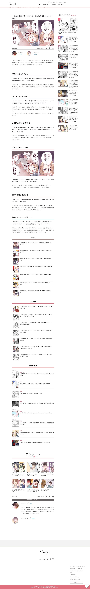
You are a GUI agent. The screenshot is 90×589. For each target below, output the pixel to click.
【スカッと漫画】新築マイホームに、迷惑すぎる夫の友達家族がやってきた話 (36, 307)
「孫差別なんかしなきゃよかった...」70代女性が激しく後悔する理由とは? (35, 243)
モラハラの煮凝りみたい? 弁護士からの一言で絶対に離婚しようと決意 (35, 283)
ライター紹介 (52, 2)
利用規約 (71, 574)
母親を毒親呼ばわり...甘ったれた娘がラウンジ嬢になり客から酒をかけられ (35, 251)
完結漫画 (54, 4)
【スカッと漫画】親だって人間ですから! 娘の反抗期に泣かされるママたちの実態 (36, 331)
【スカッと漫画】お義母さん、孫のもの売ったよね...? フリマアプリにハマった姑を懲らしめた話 (36, 315)
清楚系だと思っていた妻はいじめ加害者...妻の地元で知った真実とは (35, 291)
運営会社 (80, 568)
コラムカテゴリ (61, 4)
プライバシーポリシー (74, 576)
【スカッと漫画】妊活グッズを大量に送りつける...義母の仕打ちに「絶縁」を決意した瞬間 (35, 347)
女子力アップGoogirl (12, 7)
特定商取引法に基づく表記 (75, 579)
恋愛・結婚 (19, 7)
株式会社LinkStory (52, 586)
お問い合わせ (76, 582)
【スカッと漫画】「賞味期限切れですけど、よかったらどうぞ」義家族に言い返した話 (36, 323)
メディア (74, 574)
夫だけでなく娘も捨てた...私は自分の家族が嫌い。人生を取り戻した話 (35, 259)
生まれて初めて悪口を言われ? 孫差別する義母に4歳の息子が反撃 (35, 274)
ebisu (35, 54)
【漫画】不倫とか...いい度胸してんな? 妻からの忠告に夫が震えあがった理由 (36, 339)
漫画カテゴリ (46, 4)
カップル (24, 7)
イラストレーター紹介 (62, 2)
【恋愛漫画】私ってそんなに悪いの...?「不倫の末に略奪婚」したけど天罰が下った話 (36, 355)
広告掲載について (73, 568)
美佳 (21, 54)
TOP (40, 4)
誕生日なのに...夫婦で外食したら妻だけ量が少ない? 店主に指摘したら (36, 267)
